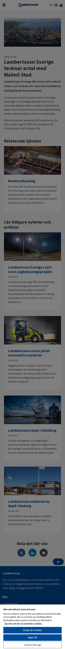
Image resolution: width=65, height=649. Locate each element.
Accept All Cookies (32, 630)
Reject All (32, 637)
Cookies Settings (32, 644)
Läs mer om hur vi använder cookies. (23, 623)
